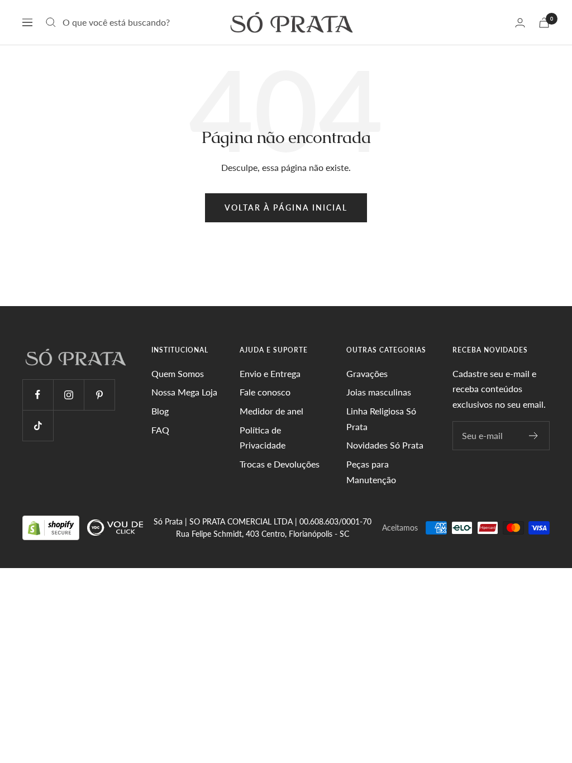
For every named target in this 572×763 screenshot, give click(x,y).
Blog (160, 411)
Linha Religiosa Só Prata (381, 419)
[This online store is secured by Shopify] (52, 527)
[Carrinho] (544, 22)
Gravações (367, 373)
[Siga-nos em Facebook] (37, 394)
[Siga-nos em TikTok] (37, 425)
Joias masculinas (378, 392)
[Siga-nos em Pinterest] (99, 394)
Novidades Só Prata (384, 445)
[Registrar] (533, 436)
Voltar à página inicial (286, 207)
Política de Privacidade (262, 438)
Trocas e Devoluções (280, 464)
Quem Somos (177, 373)
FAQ (160, 430)
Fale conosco (265, 392)
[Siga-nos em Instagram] (68, 394)
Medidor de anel (271, 411)
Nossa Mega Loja (184, 392)
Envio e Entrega (270, 373)
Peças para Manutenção (371, 472)
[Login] (520, 22)
